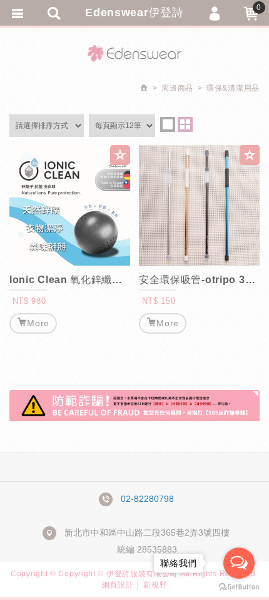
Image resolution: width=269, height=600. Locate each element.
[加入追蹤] (120, 155)
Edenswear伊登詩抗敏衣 (134, 53)
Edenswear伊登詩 (134, 12)
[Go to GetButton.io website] (239, 587)
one (167, 124)
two (185, 124)
